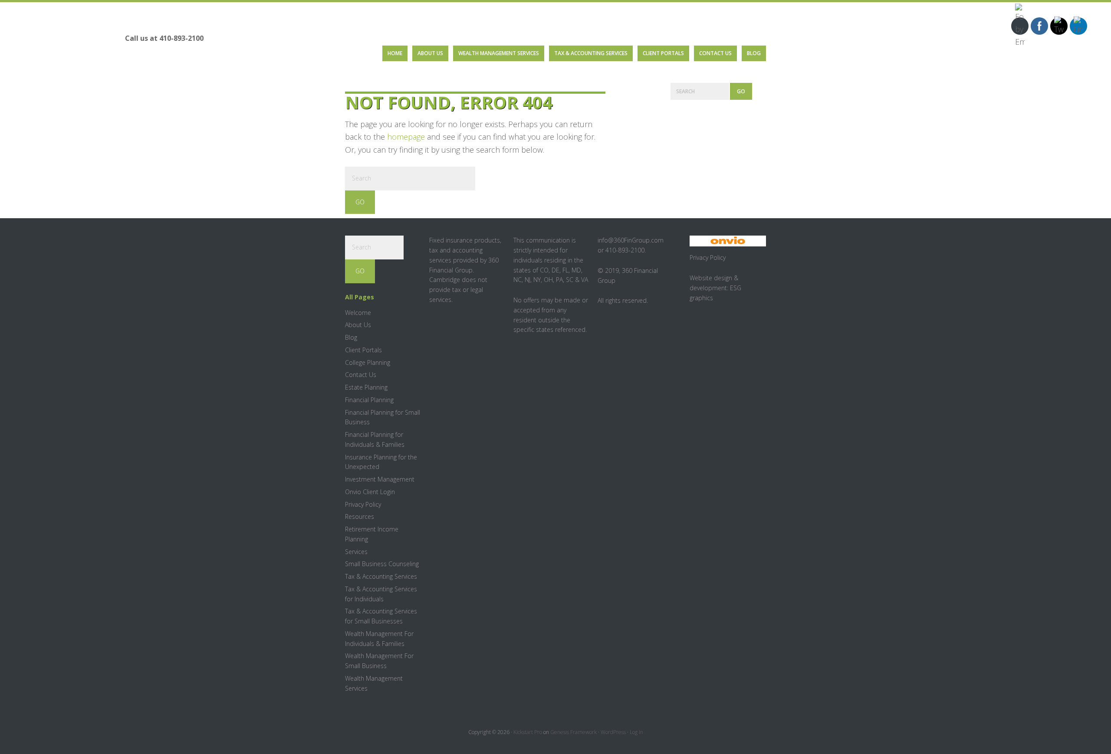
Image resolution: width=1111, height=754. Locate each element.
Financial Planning (369, 400)
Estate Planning (366, 387)
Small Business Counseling (382, 564)
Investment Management (379, 479)
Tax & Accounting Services (381, 576)
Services (356, 551)
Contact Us (360, 374)
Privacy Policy (363, 504)
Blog (351, 337)
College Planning (367, 362)
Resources (359, 516)
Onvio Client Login (370, 492)
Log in (636, 732)
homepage (406, 136)
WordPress (613, 732)
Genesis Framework (573, 732)
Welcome (358, 312)
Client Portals (363, 350)
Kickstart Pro (527, 732)
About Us (358, 325)
